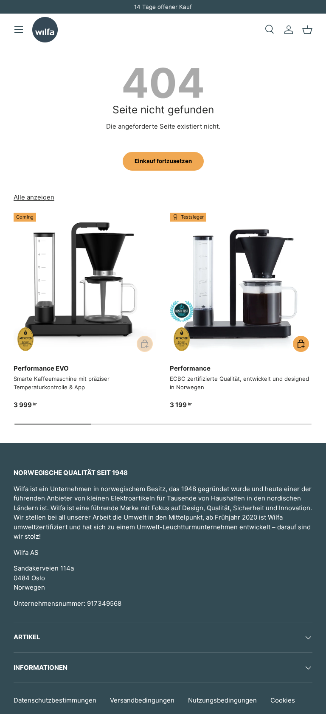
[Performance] (241, 284)
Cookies (282, 700)
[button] (307, 29)
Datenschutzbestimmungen (55, 700)
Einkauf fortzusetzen (163, 160)
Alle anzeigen (34, 197)
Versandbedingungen (142, 700)
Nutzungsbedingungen (222, 700)
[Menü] (18, 29)
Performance (190, 368)
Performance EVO (41, 368)
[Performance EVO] (85, 284)
